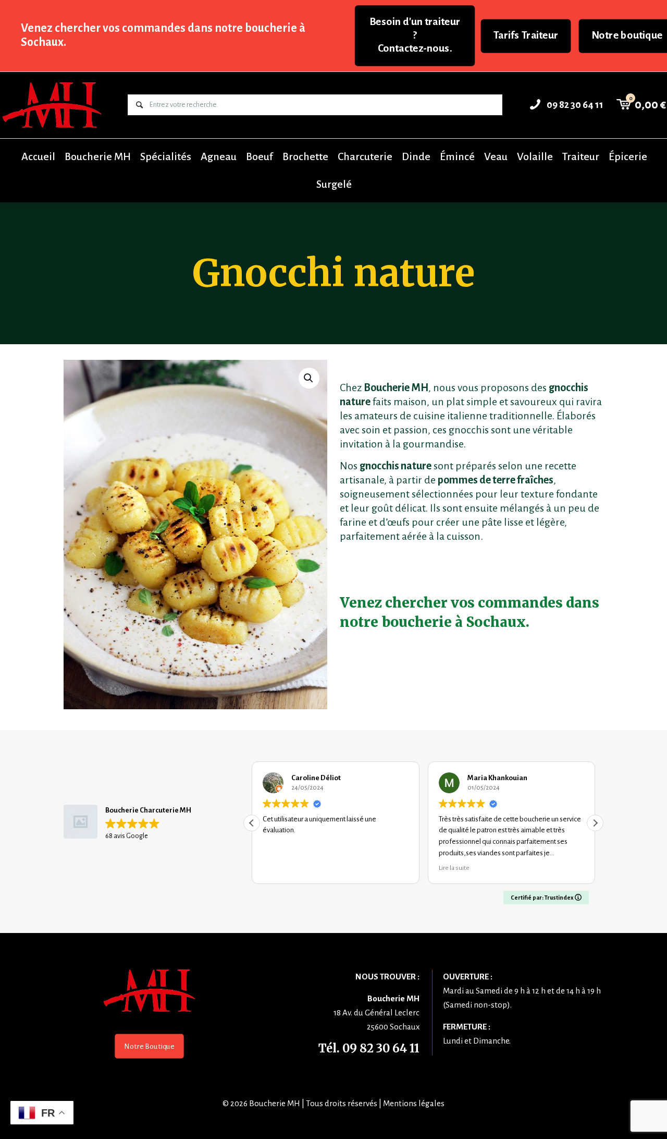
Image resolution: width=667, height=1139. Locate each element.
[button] (309, 378)
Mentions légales (413, 1103)
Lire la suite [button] (336, 867)
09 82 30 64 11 (380, 1048)
